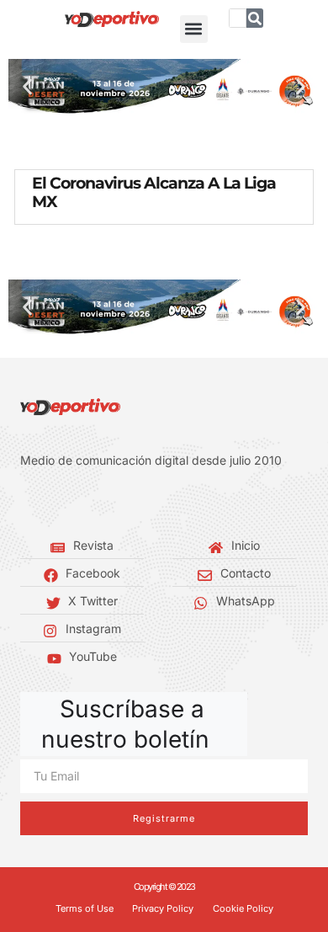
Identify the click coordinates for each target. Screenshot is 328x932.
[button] (194, 29)
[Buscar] (254, 18)
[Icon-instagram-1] (76, 503)
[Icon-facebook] (25, 503)
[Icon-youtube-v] (101, 503)
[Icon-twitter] (50, 503)
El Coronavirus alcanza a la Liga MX (154, 192)
